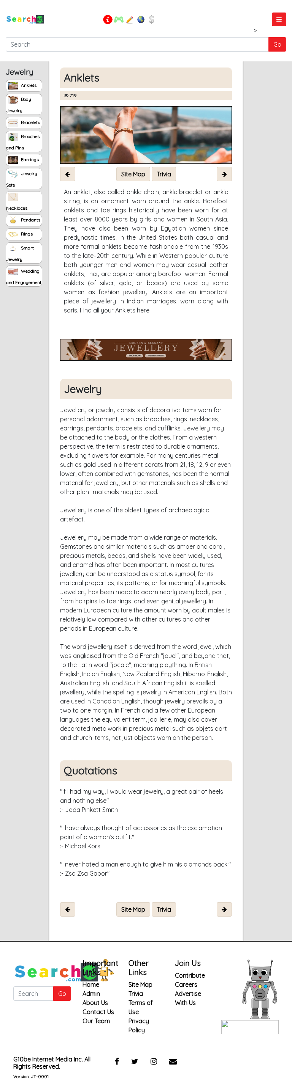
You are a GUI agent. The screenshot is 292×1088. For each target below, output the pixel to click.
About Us (95, 1002)
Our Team (96, 1021)
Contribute (190, 975)
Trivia (136, 993)
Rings (26, 234)
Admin (91, 993)
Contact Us (98, 1012)
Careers (186, 984)
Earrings (29, 159)
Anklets (28, 85)
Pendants (30, 220)
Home (91, 984)
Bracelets (30, 122)
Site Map (140, 984)
